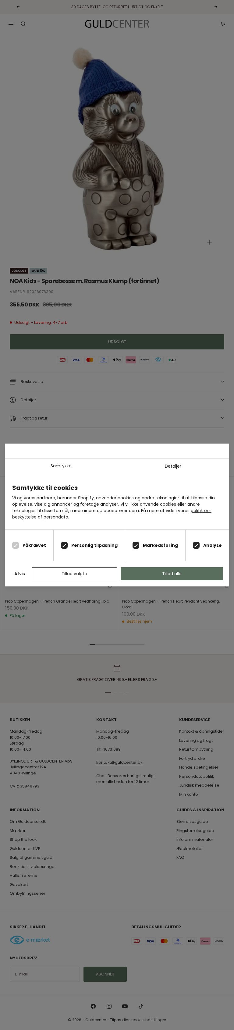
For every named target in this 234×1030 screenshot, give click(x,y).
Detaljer (173, 466)
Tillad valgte (74, 574)
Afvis (19, 574)
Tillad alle (172, 574)
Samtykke (61, 466)
